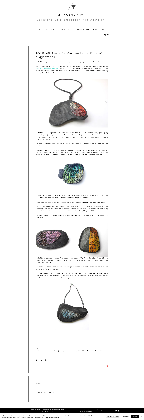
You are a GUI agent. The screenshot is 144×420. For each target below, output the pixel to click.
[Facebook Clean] (118, 411)
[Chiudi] (141, 416)
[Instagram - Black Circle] (105, 35)
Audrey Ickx (76, 351)
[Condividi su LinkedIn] (46, 360)
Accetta (135, 417)
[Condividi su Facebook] (37, 360)
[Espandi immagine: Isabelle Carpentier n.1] (72, 103)
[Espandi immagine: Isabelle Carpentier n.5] (54, 239)
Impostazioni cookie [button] (112, 417)
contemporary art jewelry (46, 351)
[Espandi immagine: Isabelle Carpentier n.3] (90, 239)
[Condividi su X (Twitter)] (41, 360)
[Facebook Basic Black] (108, 35)
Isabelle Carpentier (95, 351)
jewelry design (64, 351)
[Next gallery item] (106, 103)
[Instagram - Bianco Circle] (116, 411)
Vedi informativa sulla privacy (53, 418)
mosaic (38, 354)
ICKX (84, 351)
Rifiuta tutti (125, 417)
